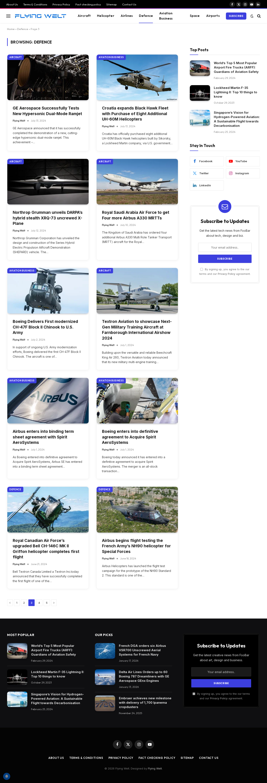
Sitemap (111, 4)
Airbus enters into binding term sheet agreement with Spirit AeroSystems (43, 437)
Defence (146, 16)
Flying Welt (19, 120)
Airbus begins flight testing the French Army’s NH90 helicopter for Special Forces (136, 546)
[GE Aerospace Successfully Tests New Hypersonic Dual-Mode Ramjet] (48, 77)
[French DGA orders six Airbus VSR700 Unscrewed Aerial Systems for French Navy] (105, 651)
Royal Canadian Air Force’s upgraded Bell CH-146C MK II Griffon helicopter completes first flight (46, 549)
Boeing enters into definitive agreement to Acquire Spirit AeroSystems (130, 437)
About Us (12, 4)
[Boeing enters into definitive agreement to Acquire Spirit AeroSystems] (137, 400)
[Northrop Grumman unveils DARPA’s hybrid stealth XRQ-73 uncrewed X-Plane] (48, 181)
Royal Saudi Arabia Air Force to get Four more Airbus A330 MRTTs (135, 215)
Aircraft (84, 16)
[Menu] (8, 16)
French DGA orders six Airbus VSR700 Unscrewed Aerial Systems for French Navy (142, 650)
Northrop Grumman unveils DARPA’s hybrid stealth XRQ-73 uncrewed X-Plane (48, 218)
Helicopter (105, 16)
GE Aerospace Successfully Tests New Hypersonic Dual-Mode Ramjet (47, 111)
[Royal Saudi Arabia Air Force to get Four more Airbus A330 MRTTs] (137, 181)
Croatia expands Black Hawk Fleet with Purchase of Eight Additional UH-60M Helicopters (135, 114)
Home (11, 29)
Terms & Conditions (35, 4)
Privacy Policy (61, 4)
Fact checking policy (88, 4)
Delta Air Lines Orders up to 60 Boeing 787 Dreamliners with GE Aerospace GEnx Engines (144, 676)
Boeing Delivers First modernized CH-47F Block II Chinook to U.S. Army (45, 327)
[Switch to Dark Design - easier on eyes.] (251, 16)
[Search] (258, 16)
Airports (213, 16)
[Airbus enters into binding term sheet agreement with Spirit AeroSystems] (48, 400)
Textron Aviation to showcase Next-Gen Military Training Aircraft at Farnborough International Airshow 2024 (137, 330)
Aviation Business (166, 15)
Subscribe (236, 15)
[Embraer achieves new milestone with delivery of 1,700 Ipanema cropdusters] (105, 703)
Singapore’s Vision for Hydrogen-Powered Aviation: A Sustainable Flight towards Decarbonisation (237, 119)
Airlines (127, 16)
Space (195, 16)
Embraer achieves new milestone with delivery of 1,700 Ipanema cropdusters (145, 702)
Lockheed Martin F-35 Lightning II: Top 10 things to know (235, 92)
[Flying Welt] (40, 15)
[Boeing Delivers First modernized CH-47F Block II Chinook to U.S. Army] (48, 291)
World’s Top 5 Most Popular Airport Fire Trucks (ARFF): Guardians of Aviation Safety (236, 67)
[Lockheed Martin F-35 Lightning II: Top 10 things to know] (200, 93)
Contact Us (129, 4)
